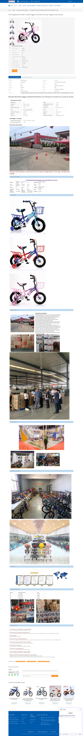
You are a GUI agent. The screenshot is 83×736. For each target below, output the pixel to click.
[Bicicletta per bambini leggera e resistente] (42, 691)
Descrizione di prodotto (27, 77)
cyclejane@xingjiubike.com (24, 1)
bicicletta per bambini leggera (20, 661)
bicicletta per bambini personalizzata (43, 661)
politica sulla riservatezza (42, 731)
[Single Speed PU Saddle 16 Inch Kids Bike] (14, 691)
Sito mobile (53, 731)
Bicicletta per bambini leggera (13, 723)
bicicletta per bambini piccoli (31, 661)
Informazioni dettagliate (15, 77)
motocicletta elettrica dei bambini (14, 721)
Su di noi (24, 5)
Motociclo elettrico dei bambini (13, 719)
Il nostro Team (23, 723)
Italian (71, 1)
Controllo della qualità (41, 5)
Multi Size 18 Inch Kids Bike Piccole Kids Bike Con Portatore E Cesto (69, 699)
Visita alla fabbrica (31, 5)
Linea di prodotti (33, 719)
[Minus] (80, 709)
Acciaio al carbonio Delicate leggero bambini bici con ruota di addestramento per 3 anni (55, 700)
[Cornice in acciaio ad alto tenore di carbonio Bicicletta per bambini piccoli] (28, 691)
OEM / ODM (32, 721)
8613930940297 (16, 673)
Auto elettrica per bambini (12, 717)
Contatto (54, 675)
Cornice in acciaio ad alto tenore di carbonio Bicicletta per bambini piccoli (28, 699)
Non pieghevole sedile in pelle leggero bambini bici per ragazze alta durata (44, 10)
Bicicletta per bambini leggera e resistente (41, 699)
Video (20, 5)
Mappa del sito (31, 731)
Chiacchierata (14, 70)
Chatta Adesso (57, 5)
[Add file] (60, 734)
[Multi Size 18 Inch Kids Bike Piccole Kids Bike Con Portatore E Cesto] (69, 691)
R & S (31, 723)
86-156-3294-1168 (36, 1)
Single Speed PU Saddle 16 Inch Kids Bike (14, 699)
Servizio (22, 721)
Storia (22, 719)
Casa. (11, 5)
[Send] (80, 734)
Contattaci (51, 5)
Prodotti (16, 5)
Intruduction (23, 717)
